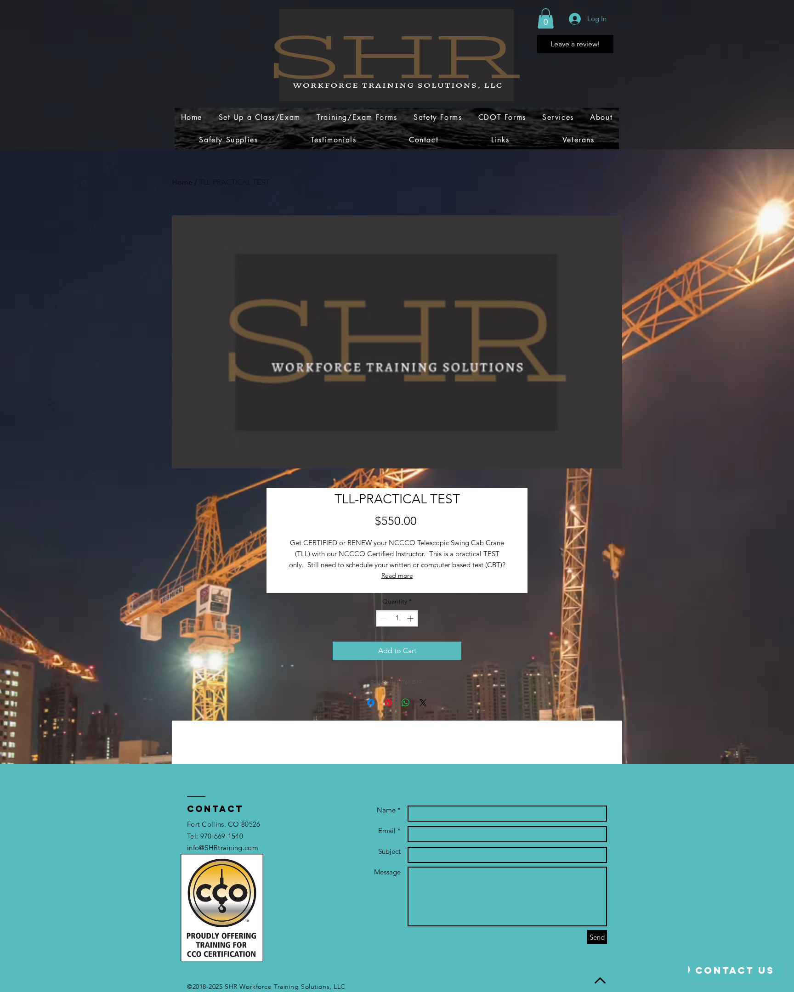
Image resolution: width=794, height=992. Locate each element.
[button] (545, 18)
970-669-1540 (222, 836)
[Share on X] (423, 702)
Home (182, 182)
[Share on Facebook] (370, 702)
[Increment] (411, 618)
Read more (397, 575)
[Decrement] (383, 618)
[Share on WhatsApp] (405, 702)
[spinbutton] (397, 618)
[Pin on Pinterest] (388, 702)
